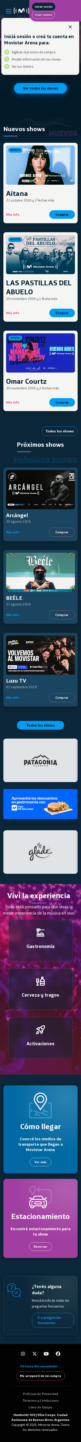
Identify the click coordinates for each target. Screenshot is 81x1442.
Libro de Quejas (40, 1407)
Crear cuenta (43, 14)
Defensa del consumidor (39, 1366)
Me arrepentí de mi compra (40, 1376)
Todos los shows (59, 431)
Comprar (62, 215)
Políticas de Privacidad (40, 1394)
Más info (12, 215)
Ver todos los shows (40, 88)
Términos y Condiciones (40, 1401)
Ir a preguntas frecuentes (49, 1320)
